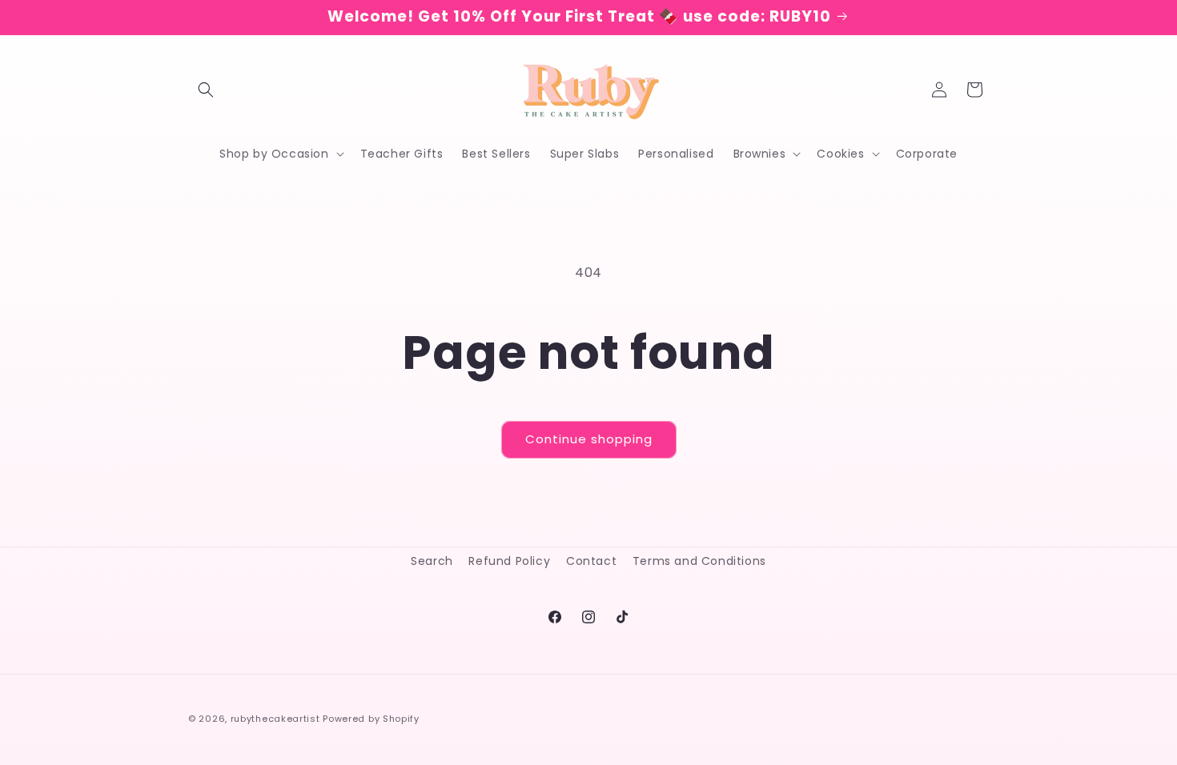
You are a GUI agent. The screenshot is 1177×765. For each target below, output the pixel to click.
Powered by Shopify (371, 718)
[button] (205, 89)
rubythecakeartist (275, 718)
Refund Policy (509, 561)
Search (432, 561)
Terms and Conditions (699, 561)
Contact (591, 561)
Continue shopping (589, 439)
